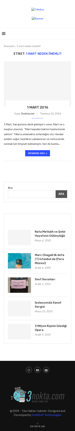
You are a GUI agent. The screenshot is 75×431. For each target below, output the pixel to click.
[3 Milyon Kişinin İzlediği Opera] (19, 331)
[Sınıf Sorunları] (19, 285)
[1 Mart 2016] (37, 83)
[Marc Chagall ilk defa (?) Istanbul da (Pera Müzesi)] (19, 261)
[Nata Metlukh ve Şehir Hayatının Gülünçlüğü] (19, 237)
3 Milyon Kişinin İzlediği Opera (51, 328)
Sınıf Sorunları (45, 279)
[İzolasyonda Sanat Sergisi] (19, 308)
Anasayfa (9, 46)
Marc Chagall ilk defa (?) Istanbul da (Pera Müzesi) (49, 259)
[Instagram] (29, 370)
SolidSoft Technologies (47, 415)
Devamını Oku (36, 153)
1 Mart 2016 (37, 107)
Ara (10, 187)
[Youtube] (37, 370)
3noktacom (27, 113)
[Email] (46, 370)
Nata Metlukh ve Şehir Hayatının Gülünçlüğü (50, 233)
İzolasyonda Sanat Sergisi (48, 304)
